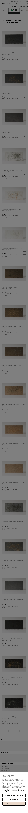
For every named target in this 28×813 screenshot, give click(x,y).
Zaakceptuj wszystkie (14, 804)
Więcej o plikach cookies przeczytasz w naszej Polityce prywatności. (13, 791)
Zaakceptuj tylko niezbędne (14, 795)
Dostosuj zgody (14, 800)
